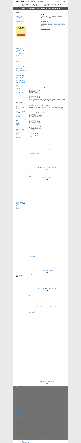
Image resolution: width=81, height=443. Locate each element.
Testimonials (18, 398)
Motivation (31, 435)
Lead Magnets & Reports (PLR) (20, 57)
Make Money (55, 433)
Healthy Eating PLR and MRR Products (30, 433)
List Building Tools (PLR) (20, 63)
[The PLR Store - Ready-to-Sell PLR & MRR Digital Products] (20, 1)
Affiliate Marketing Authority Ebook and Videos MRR (47, 167)
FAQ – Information (19, 417)
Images (40, 433)
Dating (41, 431)
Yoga (37, 437)
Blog (16, 392)
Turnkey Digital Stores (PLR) (21, 70)
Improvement (43, 433)
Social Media (59, 435)
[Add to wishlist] (65, 14)
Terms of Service (19, 423)
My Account (33, 1)
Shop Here (27, 1)
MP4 (36, 435)
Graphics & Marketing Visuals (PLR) (20, 60)
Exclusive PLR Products (20, 45)
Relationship (53, 435)
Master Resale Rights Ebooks (21, 82)
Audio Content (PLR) (19, 55)
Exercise (50, 431)
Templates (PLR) (19, 68)
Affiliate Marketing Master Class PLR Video (47, 381)
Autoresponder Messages (25, 431)
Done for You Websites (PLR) (21, 73)
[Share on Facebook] (42, 29)
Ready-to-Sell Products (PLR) (21, 64)
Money (29, 435)
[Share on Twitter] (44, 29)
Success (25, 437)
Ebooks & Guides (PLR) (20, 53)
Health (23, 433)
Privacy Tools (18, 421)
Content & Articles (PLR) (20, 48)
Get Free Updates (21, 35)
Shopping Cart (18, 416)
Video (31, 437)
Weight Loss (34, 437)
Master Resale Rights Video (20, 90)
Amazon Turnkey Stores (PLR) (20, 42)
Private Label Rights (43, 435)
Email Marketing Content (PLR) (20, 51)
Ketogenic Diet (18, 18)
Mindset (27, 435)
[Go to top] (79, 442)
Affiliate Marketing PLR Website (47, 270)
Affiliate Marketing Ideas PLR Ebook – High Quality (47, 288)
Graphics (20, 433)
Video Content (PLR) (19, 72)
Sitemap (17, 401)
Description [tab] (32, 84)
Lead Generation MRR (20, 75)
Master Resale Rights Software (19, 84)
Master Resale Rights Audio (21, 80)
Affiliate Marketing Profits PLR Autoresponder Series (47, 252)
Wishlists (17, 414)
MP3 (34, 435)
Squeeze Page (21, 437)
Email (44, 431)
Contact (38, 1)
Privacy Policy (18, 419)
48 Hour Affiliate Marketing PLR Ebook (47, 149)
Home (38, 433)
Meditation (24, 435)
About (17, 389)
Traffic (27, 437)
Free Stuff (17, 396)
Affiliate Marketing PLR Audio (47, 177)
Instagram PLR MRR (19, 16)
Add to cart (44, 21)
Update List (18, 394)
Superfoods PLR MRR (19, 21)
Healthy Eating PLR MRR (20, 17)
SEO (56, 435)
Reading (50, 435)
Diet (42, 431)
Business (31, 431)
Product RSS (18, 400)
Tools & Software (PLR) (20, 66)
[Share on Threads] (45, 29)
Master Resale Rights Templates (19, 87)
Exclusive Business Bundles (20, 46)
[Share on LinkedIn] (49, 29)
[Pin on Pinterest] (47, 29)
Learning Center (19, 391)
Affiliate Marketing (48, 24)
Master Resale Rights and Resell (20, 78)
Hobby (36, 433)
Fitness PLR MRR (19, 15)
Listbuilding (52, 433)
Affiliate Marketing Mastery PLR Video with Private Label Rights (47, 306)
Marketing (59, 433)
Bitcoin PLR (18, 20)
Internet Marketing (47, 433)
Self (55, 435)
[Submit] (64, 1)
